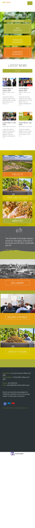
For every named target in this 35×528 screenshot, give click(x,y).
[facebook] (5, 403)
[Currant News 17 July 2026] (9, 116)
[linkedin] (9, 403)
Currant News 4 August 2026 (24, 89)
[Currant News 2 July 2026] (25, 116)
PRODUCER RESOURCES (17, 41)
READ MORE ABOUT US (17, 21)
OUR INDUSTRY (17, 29)
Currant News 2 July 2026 (25, 124)
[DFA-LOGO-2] (7, 2)
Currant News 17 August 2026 (8, 89)
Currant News (13, 126)
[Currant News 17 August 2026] (9, 82)
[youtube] (13, 403)
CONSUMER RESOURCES (17, 53)
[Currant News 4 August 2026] (25, 82)
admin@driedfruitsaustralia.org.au (18, 385)
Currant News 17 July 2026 (9, 124)
